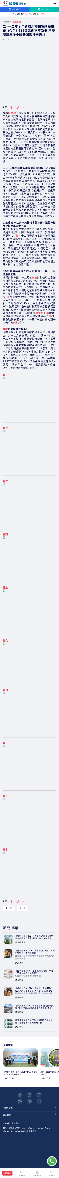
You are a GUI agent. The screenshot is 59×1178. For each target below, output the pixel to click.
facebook (20, 1095)
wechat (29, 1101)
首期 (16, 235)
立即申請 (7, 1173)
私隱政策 (15, 1123)
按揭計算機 (37, 1175)
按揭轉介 (13, 113)
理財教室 (7, 22)
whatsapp (20, 1101)
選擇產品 (22, 1175)
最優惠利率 (42, 313)
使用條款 (6, 1123)
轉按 (5, 329)
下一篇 (22, 908)
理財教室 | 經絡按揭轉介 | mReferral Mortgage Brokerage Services (14, 3)
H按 (34, 277)
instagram (29, 1095)
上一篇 (9, 908)
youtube (39, 1095)
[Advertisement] (29, 73)
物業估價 (52, 1175)
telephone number (39, 1101)
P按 (7, 296)
